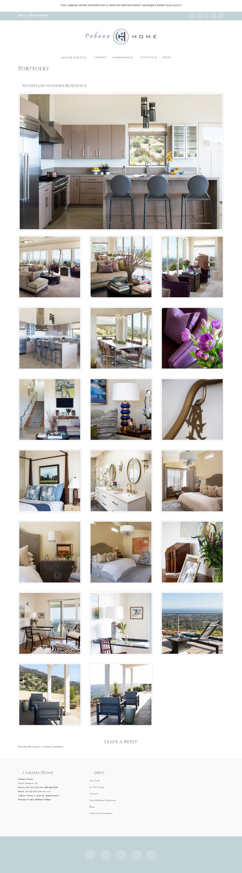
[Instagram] (192, 16)
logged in (37, 747)
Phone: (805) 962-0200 (33, 16)
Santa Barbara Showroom (102, 800)
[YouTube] (214, 16)
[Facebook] (199, 16)
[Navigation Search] (177, 56)
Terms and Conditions (100, 813)
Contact (93, 794)
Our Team (94, 781)
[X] (206, 16)
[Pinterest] (221, 16)
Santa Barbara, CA (27, 783)
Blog (91, 807)
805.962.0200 (32, 787)
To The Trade (96, 787)
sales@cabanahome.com (37, 791)
